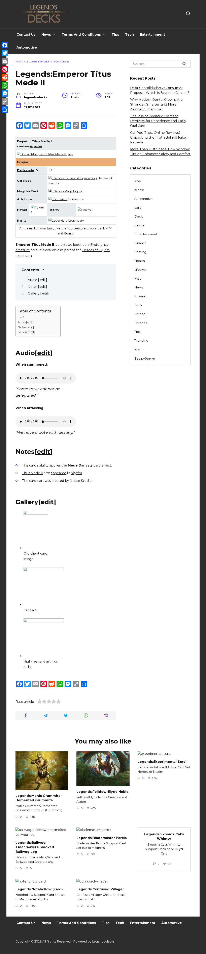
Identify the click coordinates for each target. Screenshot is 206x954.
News (46, 34)
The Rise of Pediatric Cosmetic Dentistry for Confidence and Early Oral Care (158, 121)
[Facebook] (5, 45)
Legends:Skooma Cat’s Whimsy (164, 836)
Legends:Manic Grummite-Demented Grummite (38, 798)
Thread (139, 314)
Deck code (25, 170)
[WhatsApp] (5, 85)
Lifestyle (140, 270)
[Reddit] (5, 77)
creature (22, 250)
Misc (137, 278)
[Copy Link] (5, 101)
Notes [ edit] (37, 287)
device (139, 225)
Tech (129, 34)
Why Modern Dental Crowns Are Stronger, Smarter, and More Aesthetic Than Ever (156, 104)
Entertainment (152, 34)
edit (43, 353)
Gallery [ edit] (38, 293)
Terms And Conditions (81, 34)
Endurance (100, 245)
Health (139, 261)
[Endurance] (57, 199)
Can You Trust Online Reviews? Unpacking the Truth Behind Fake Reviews (158, 137)
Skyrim (76, 473)
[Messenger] (5, 93)
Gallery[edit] (26, 332)
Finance (140, 243)
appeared (58, 473)
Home (19, 61)
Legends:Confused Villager (100, 889)
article (139, 190)
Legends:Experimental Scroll (162, 761)
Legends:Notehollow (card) (39, 889)
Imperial (35, 146)
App (137, 181)
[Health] (84, 210)
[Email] (5, 61)
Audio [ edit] (37, 280)
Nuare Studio (81, 481)
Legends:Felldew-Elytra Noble (102, 791)
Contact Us (25, 34)
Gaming (140, 252)
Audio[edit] (25, 322)
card (137, 207)
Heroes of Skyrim (96, 250)
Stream (140, 296)
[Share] (5, 110)
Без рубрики (144, 358)
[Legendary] (57, 220)
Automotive (26, 47)
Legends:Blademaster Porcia (101, 838)
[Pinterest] (5, 69)
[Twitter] (5, 53)
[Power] (37, 207)
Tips (115, 34)
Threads (140, 323)
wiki (137, 349)
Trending (141, 340)
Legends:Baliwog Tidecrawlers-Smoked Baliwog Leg (34, 847)
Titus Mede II (32, 473)
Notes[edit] (26, 327)
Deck (138, 216)
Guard (68, 233)
